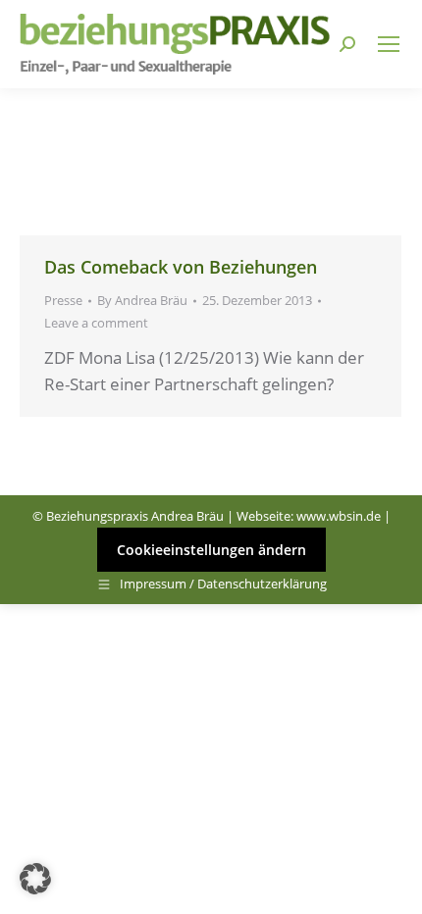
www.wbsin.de (338, 516)
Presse (63, 300)
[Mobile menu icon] (388, 44)
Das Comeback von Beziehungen (180, 267)
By (142, 300)
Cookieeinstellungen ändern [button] (211, 549)
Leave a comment (96, 322)
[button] (35, 878)
